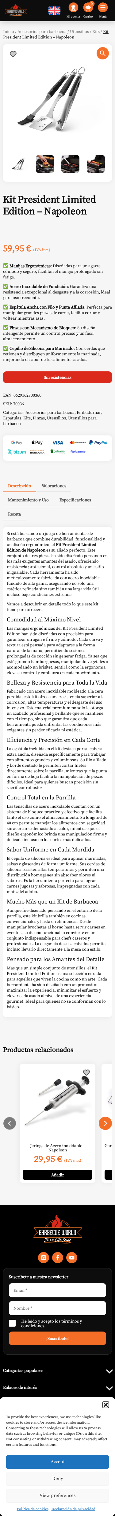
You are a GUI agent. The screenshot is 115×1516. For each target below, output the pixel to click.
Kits (96, 31)
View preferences (58, 1495)
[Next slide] (105, 1123)
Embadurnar (89, 412)
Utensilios (79, 31)
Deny (57, 1478)
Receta (14, 514)
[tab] (19, 486)
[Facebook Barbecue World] (58, 1259)
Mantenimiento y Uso (28, 500)
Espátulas (12, 418)
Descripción (19, 486)
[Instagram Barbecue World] (43, 1259)
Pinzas (39, 418)
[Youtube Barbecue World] (72, 1259)
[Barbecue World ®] (15, 11)
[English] (54, 13)
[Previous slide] (9, 1123)
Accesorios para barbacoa (42, 31)
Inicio (8, 31)
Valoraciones (54, 486)
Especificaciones (75, 500)
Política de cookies (32, 1508)
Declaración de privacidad (73, 1508)
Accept (58, 1461)
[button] (106, 1405)
